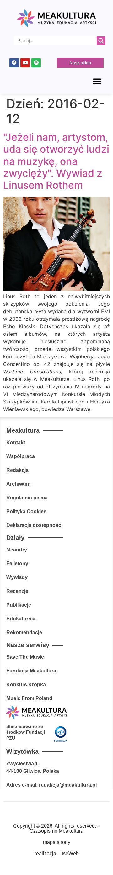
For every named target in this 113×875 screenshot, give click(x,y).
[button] (97, 80)
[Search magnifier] (101, 40)
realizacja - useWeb (57, 853)
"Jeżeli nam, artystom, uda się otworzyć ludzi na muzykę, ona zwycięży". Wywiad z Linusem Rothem (56, 161)
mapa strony (56, 842)
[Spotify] (36, 62)
